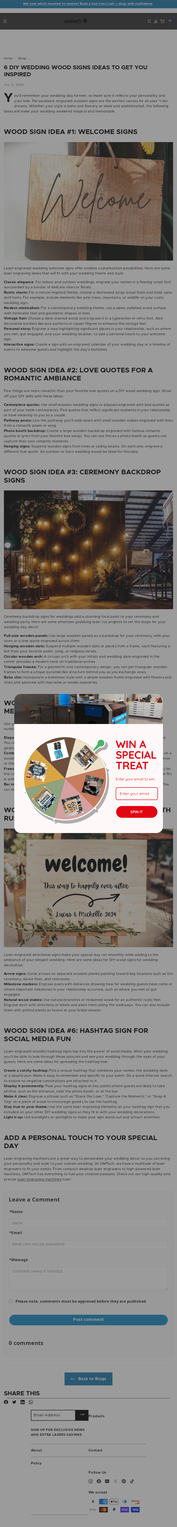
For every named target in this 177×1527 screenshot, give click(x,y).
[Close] (157, 699)
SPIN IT (136, 811)
